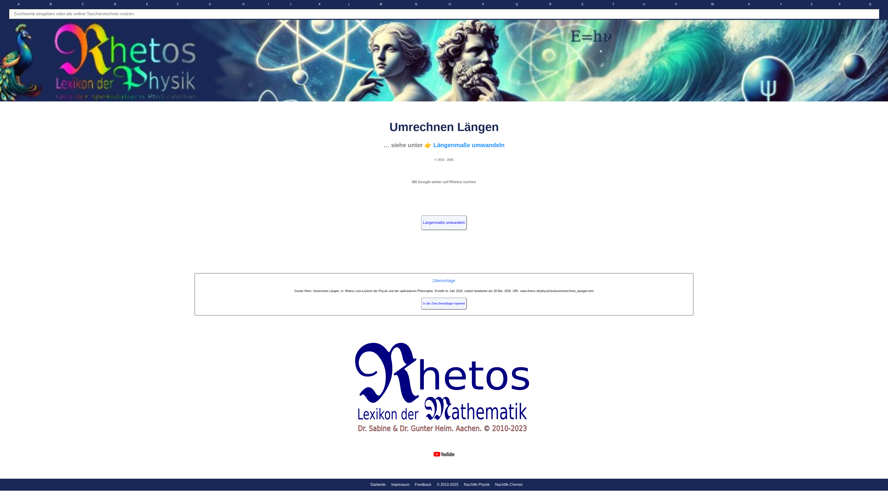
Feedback (423, 485)
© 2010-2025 (447, 485)
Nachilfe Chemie (509, 485)
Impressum (400, 485)
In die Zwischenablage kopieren (444, 303)
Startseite (378, 485)
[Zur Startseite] (444, 387)
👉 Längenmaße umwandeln (464, 145)
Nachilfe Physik (477, 485)
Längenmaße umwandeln (444, 223)
